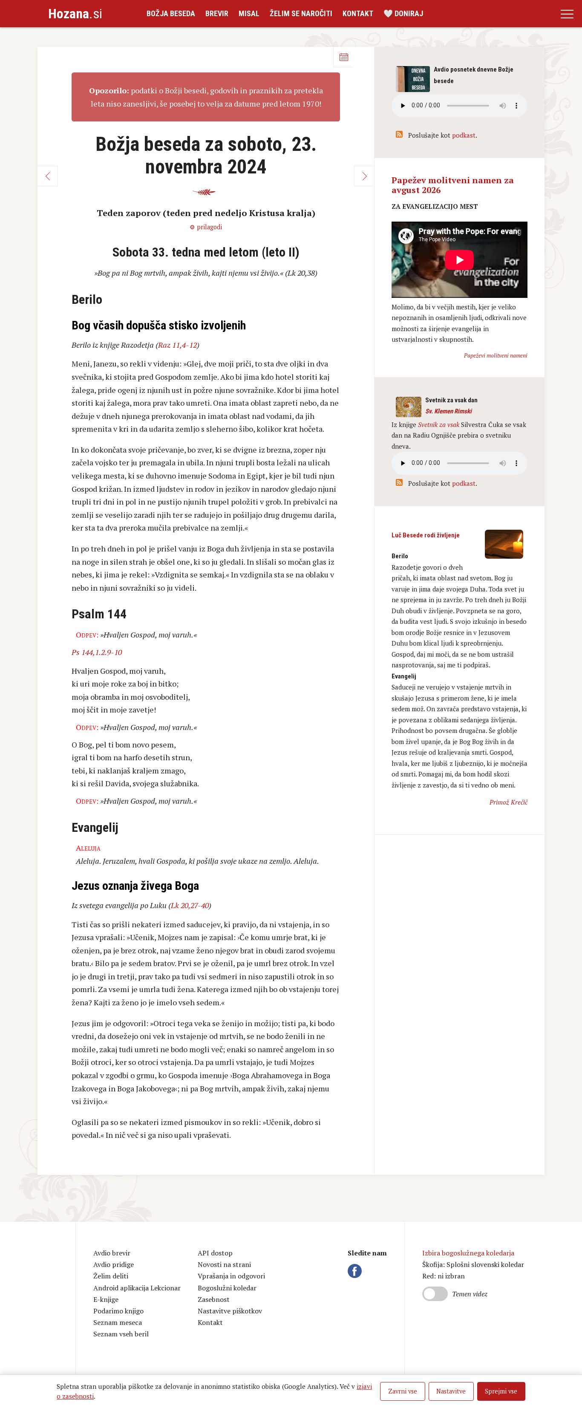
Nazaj (47, 176)
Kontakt (358, 13)
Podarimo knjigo (118, 1311)
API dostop (215, 1253)
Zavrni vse (402, 1391)
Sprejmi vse (501, 1391)
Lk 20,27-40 (190, 905)
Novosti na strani (224, 1264)
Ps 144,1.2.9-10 (97, 652)
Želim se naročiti (301, 13)
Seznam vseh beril (121, 1334)
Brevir (216, 13)
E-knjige (105, 1299)
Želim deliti (110, 1276)
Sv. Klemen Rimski (448, 411)
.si (75, 14)
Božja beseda (171, 13)
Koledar (343, 57)
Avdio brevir (111, 1253)
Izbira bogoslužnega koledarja (468, 1253)
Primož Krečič (508, 802)
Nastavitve (451, 1391)
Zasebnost (214, 1299)
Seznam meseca (117, 1322)
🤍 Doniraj (403, 13)
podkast (463, 135)
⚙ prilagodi (206, 227)
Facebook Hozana (356, 1270)
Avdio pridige (113, 1264)
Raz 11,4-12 (177, 345)
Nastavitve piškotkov (230, 1311)
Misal (249, 13)
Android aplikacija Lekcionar (137, 1288)
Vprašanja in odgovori (231, 1276)
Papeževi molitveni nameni (495, 355)
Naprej (364, 176)
